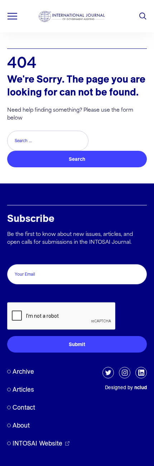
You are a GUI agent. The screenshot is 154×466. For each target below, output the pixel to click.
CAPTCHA (22, 294)
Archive (23, 371)
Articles (23, 389)
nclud (140, 387)
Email (15, 256)
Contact (24, 407)
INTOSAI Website (37, 443)
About (21, 425)
